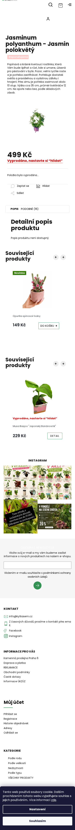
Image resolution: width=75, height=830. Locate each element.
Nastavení (37, 809)
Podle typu (15, 773)
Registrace (10, 719)
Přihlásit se (39, 586)
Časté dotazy (12, 677)
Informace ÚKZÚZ (14, 681)
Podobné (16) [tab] (30, 209)
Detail (54, 436)
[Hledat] (50, 4)
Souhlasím (37, 821)
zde (53, 800)
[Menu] (69, 4)
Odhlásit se (11, 732)
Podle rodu (15, 758)
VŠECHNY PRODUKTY (20, 778)
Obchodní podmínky (17, 672)
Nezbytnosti (15, 768)
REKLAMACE (11, 667)
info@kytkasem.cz (20, 616)
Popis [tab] (14, 209)
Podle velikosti (17, 763)
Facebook (15, 630)
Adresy (8, 728)
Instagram (15, 636)
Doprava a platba (15, 663)
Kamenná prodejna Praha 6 (21, 658)
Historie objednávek (16, 723)
